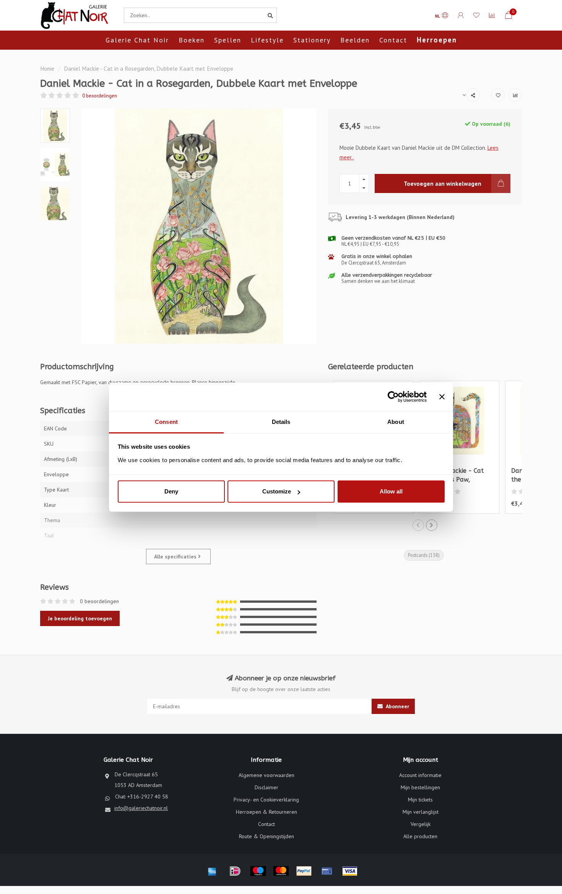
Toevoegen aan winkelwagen (442, 183)
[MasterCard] (281, 871)
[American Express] (212, 871)
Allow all (391, 491)
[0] (508, 16)
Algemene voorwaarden (266, 775)
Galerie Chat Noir (137, 40)
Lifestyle (267, 40)
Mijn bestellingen (420, 787)
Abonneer (397, 706)
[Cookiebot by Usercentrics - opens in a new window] (393, 396)
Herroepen (437, 39)
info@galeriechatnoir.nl (141, 808)
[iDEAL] (235, 871)
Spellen (227, 40)
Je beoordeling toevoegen (80, 618)
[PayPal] (303, 871)
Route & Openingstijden (266, 836)
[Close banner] (442, 396)
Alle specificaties (176, 556)
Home (47, 68)
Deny (171, 491)
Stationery (312, 40)
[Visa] (349, 871)
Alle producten (420, 836)
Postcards (424, 555)
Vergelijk (420, 824)
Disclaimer (266, 787)
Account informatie (420, 775)
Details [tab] (281, 422)
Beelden (355, 40)
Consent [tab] (166, 422)
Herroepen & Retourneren (266, 811)
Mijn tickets (420, 799)
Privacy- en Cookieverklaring (266, 799)
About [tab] (395, 422)
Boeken (192, 40)
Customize (276, 491)
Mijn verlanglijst (421, 811)
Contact (393, 40)
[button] (418, 525)
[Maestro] (258, 871)
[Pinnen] (326, 871)
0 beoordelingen (99, 95)
